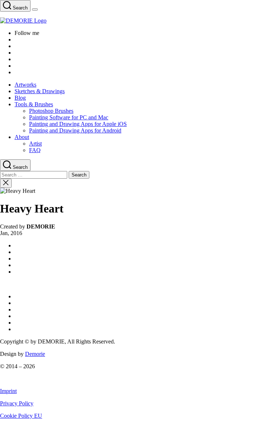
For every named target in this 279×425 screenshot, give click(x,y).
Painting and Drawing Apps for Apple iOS (78, 124)
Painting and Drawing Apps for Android (75, 130)
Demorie (35, 354)
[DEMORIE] (139, 20)
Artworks (25, 85)
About (22, 137)
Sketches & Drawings (40, 91)
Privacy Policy (16, 403)
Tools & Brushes (34, 104)
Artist (35, 143)
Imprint (8, 391)
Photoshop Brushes (51, 111)
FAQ (35, 150)
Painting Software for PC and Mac (68, 117)
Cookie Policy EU (21, 416)
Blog (20, 98)
